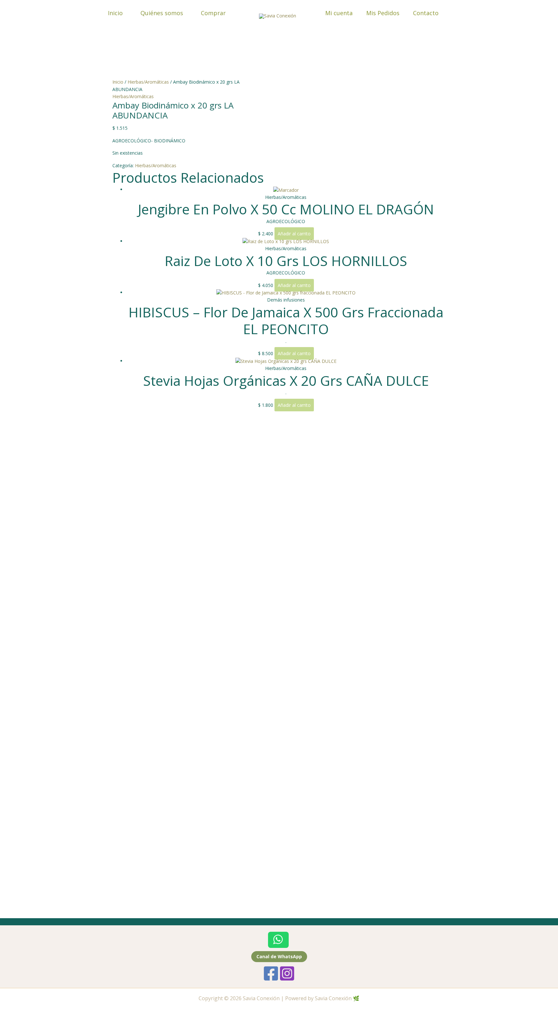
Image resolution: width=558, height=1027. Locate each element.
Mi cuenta (339, 13)
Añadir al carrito (294, 234)
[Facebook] (271, 973)
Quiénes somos (161, 13)
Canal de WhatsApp (279, 956)
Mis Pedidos (382, 13)
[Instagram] (287, 973)
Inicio (115, 13)
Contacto (426, 13)
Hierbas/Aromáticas (148, 82)
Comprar (213, 13)
